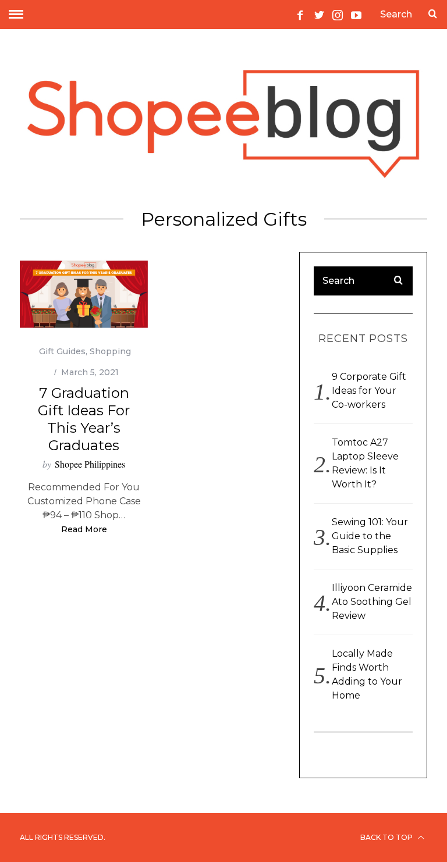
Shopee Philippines (90, 464)
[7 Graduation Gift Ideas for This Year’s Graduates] (84, 294)
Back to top (387, 837)
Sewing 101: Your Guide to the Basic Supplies (370, 536)
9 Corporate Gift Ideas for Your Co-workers (369, 390)
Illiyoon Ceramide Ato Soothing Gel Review (372, 601)
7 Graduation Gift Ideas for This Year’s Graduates (84, 419)
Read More (84, 530)
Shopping (110, 351)
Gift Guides (62, 351)
